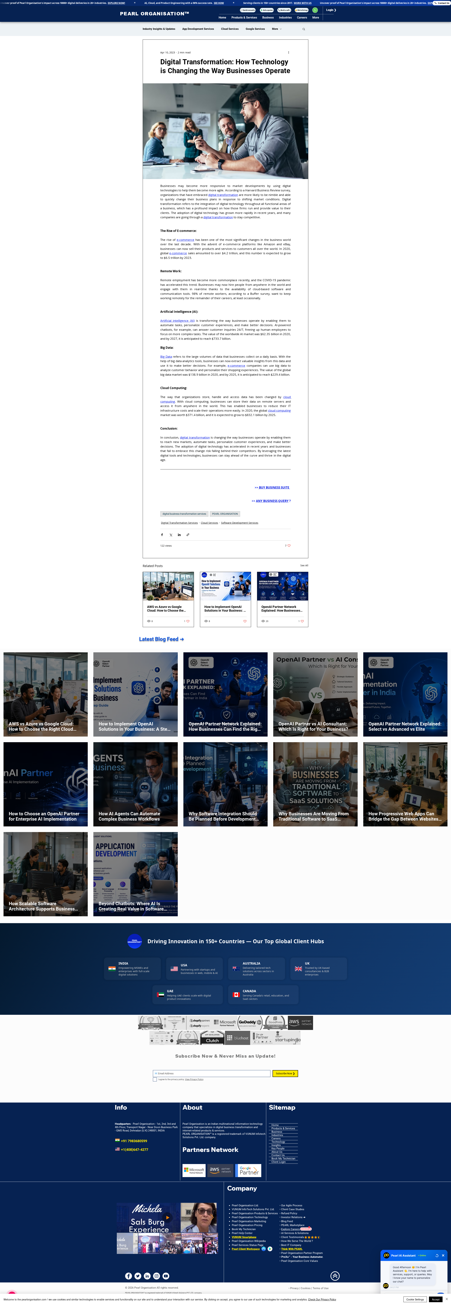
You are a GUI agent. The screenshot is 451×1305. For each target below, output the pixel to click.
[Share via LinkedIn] (179, 534)
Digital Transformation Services (179, 522)
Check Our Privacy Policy (322, 1299)
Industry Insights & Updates (159, 28)
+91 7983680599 (131, 1141)
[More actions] (288, 52)
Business (276, 1131)
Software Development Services (239, 522)
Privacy (294, 1288)
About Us (276, 1151)
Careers (276, 1138)
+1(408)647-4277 (131, 1149)
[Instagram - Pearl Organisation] (156, 1276)
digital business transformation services (184, 513)
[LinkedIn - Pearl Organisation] (147, 1276)
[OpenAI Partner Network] (282, 586)
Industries (277, 1135)
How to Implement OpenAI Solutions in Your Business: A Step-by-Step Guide (225, 608)
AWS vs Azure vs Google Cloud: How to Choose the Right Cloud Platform (165, 608)
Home (275, 1125)
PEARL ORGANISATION (225, 513)
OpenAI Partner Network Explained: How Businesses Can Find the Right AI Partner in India (282, 608)
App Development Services (198, 28)
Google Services (255, 28)
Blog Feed (287, 1221)
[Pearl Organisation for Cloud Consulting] (168, 586)
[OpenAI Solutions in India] (225, 586)
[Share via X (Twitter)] (170, 534)
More (275, 28)
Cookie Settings (415, 1299)
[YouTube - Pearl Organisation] (165, 1276)
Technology (278, 1141)
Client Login (278, 1162)
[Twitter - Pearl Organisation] (137, 1276)
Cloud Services (230, 28)
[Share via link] (188, 534)
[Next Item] (255, 1170)
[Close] (447, 1299)
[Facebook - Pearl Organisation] (128, 1276)
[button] (248, 10)
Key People (278, 1148)
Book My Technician (283, 1158)
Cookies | (307, 1288)
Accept (436, 1299)
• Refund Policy (288, 1213)
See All (304, 565)
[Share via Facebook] (162, 534)
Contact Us (278, 1155)
